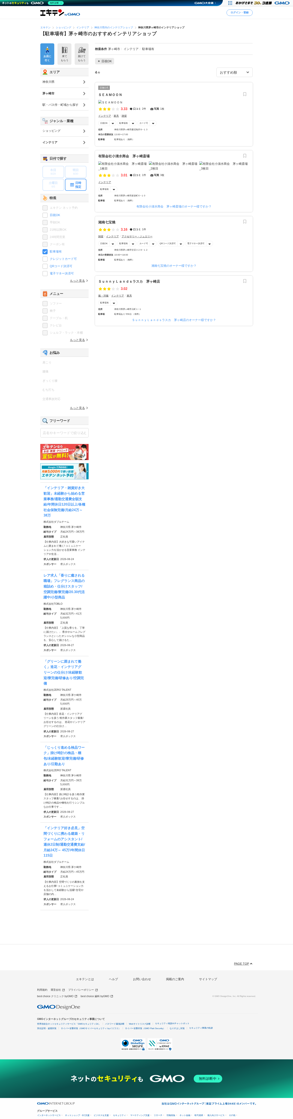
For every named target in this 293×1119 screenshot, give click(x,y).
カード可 (143, 123)
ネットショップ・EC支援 (77, 1115)
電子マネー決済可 (195, 243)
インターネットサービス (49, 1115)
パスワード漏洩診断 (114, 1024)
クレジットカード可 (63, 258)
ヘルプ (113, 979)
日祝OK (104, 123)
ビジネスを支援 (101, 1115)
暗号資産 (199, 1115)
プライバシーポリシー (81, 989)
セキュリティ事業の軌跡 (201, 1028)
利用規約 (42, 989)
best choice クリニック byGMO (55, 996)
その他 (232, 1115)
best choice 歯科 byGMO (95, 996)
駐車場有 (123, 123)
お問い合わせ (142, 979)
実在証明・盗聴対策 (46, 1028)
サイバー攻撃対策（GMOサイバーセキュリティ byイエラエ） (91, 1028)
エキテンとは (85, 979)
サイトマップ (208, 979)
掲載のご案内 (175, 979)
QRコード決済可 (168, 243)
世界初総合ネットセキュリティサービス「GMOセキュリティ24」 (69, 1024)
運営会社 (56, 989)
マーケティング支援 (140, 1115)
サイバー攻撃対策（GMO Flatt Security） (145, 1028)
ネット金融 (185, 1115)
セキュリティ (119, 1115)
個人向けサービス (216, 1115)
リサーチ (158, 1115)
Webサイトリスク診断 (140, 1024)
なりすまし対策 (177, 1028)
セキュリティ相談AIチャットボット (172, 1023)
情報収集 (171, 1115)
